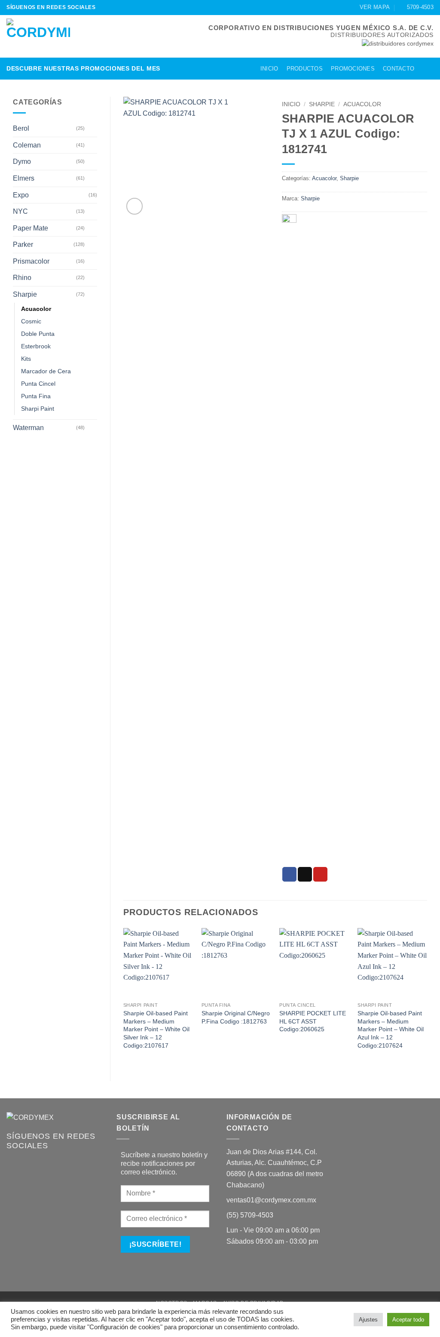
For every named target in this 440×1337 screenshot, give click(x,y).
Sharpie (25, 294)
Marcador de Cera (46, 371)
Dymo (22, 161)
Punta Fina (36, 396)
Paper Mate (30, 228)
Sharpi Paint (37, 408)
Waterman (28, 427)
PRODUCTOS (305, 68)
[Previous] (123, 997)
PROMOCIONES (353, 68)
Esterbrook (36, 346)
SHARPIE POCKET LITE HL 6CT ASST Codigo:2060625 (312, 1021)
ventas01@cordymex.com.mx (271, 1200)
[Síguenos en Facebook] (103, 7)
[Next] (426, 997)
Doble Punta (38, 333)
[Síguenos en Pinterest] (119, 7)
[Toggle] (92, 128)
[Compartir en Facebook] (289, 874)
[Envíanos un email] (111, 7)
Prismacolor (31, 261)
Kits (26, 358)
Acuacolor (36, 308)
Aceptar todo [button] (408, 1319)
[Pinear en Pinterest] (320, 874)
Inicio (291, 104)
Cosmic (31, 321)
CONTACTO (398, 68)
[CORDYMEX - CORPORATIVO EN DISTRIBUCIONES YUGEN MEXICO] (38, 36)
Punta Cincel (38, 383)
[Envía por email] (305, 874)
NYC (20, 211)
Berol (21, 128)
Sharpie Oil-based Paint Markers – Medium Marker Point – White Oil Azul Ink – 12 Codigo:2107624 (391, 1029)
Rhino (22, 277)
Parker (23, 244)
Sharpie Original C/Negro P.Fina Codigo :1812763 (236, 1017)
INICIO (269, 68)
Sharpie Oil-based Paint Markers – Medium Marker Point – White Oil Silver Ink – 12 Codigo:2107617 (156, 1029)
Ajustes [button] (368, 1319)
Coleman (27, 145)
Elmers (23, 178)
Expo (21, 195)
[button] (426, 69)
